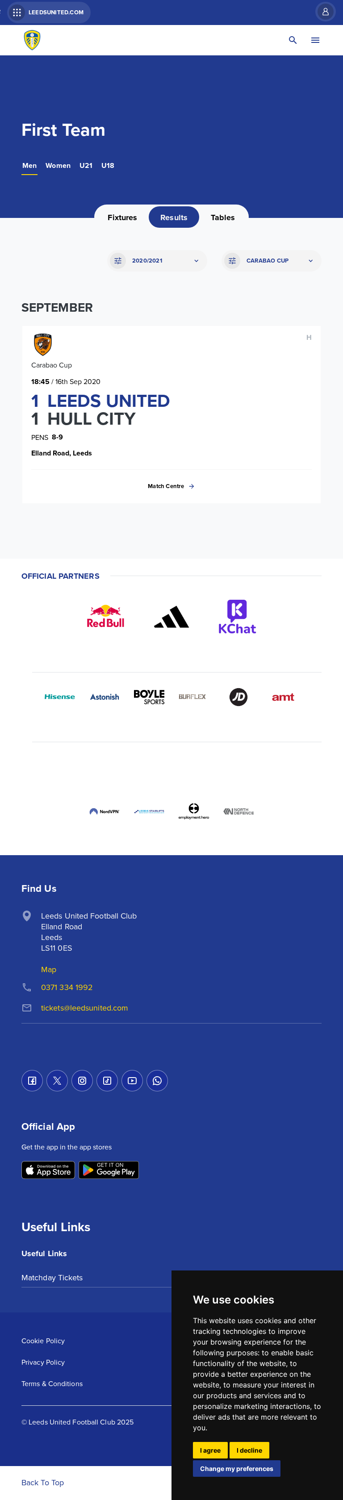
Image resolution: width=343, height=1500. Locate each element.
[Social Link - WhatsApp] (157, 1080)
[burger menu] (315, 40)
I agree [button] (210, 1450)
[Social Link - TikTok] (107, 1080)
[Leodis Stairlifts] (149, 811)
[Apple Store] (48, 1170)
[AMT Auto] (283, 697)
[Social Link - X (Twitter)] (57, 1080)
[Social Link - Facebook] (32, 1080)
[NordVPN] (104, 811)
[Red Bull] (105, 617)
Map (48, 969)
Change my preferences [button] (236, 1468)
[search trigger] (293, 40)
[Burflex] (194, 697)
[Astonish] (104, 697)
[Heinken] (149, 767)
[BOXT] (104, 767)
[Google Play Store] (109, 1170)
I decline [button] (249, 1450)
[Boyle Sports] (149, 697)
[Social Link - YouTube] (132, 1080)
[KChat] (237, 617)
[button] (156, 261)
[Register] (321, 11)
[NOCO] (60, 767)
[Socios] (194, 767)
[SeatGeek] (238, 767)
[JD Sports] (238, 697)
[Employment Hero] (194, 811)
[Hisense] (60, 697)
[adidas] (171, 617)
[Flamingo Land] (283, 767)
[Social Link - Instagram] (82, 1080)
